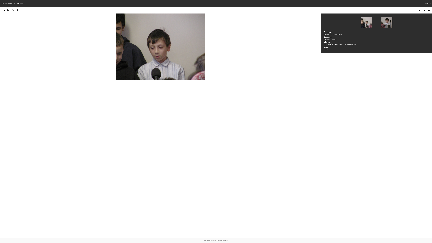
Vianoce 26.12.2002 (350, 44)
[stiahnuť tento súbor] (17, 10)
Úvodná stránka (7, 4)
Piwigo (226, 240)
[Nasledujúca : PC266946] (429, 10)
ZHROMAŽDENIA (330, 44)
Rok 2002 (340, 44)
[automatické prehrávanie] (8, 10)
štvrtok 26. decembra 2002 (333, 34)
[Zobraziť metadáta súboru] (12, 10)
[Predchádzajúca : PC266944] (424, 10)
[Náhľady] (419, 10)
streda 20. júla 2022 (331, 39)
